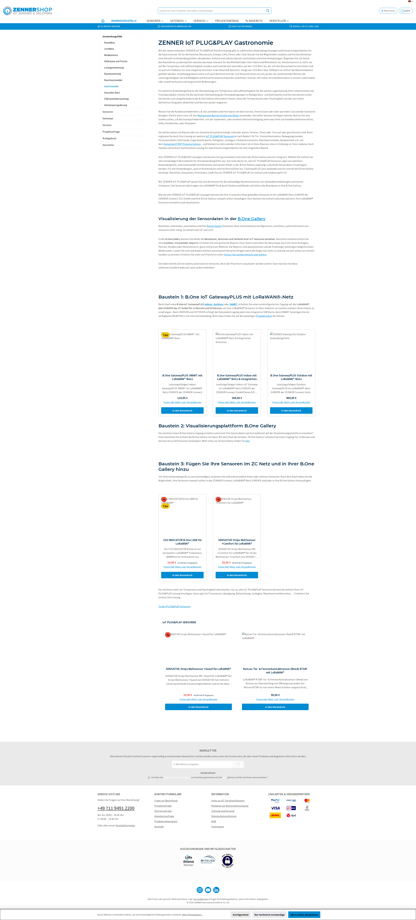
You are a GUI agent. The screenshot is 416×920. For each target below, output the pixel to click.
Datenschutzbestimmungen (177, 777)
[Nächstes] (312, 666)
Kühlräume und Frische (115, 61)
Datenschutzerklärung (223, 816)
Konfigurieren (241, 914)
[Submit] (238, 764)
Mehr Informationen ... (192, 914)
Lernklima (109, 48)
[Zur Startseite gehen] (27, 10)
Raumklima (109, 42)
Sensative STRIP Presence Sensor (182, 144)
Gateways (108, 118)
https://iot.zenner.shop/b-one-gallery (245, 254)
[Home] (103, 20)
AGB (225, 777)
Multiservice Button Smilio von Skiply (218, 115)
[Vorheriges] (160, 666)
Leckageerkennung (114, 67)
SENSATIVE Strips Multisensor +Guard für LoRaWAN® (198, 669)
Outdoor (219, 304)
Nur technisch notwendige (269, 914)
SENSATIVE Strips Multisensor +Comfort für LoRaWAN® (236, 541)
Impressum (217, 826)
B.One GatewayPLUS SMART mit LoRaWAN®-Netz (182, 377)
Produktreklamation (165, 821)
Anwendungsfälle (112, 36)
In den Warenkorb (182, 410)
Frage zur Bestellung (166, 800)
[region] (236, 666)
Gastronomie (111, 86)
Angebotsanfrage (164, 816)
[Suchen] (268, 10)
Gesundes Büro (112, 92)
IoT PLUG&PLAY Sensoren (220, 136)
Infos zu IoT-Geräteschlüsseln (228, 800)
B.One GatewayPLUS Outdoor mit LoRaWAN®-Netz (291, 377)
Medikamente (111, 55)
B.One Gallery (251, 218)
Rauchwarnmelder (113, 80)
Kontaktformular (125, 825)
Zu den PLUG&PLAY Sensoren (174, 606)
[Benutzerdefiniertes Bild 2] (208, 861)
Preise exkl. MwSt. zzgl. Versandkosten (182, 402)
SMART (233, 304)
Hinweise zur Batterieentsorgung (229, 805)
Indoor (208, 304)
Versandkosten (200, 899)
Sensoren (108, 111)
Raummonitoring (112, 73)
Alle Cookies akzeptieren (304, 914)
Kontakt (159, 826)
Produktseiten (264, 315)
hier (247, 440)
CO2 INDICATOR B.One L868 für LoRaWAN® (182, 541)
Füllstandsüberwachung (116, 98)
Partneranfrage (163, 811)
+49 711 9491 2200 (116, 808)
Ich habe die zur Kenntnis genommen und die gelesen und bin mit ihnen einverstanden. (209, 777)
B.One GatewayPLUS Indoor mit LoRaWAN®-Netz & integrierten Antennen (237, 377)
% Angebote (109, 138)
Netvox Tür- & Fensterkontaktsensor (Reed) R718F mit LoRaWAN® (275, 670)
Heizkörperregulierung (115, 105)
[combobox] (211, 10)
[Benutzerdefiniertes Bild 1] (188, 861)
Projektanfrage (111, 131)
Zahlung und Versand (222, 811)
